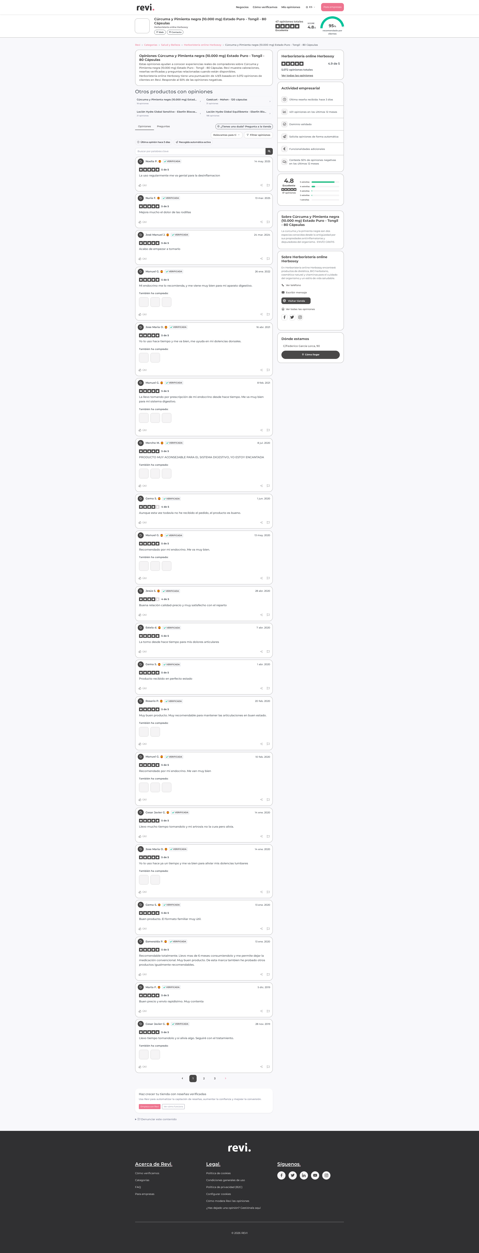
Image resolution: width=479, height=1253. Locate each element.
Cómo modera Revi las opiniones (227, 1201)
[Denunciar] (268, 185)
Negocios (242, 7)
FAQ (138, 1187)
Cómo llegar (312, 354)
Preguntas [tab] (163, 126)
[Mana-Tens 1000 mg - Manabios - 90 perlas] (144, 473)
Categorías (150, 44)
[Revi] (145, 7)
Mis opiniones (290, 7)
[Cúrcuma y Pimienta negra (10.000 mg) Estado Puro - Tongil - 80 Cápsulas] (155, 302)
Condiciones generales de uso (225, 1180)
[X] (292, 317)
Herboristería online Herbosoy (202, 44)
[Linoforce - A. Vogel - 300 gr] (144, 1054)
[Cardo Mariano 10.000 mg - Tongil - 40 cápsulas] (144, 357)
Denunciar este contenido (158, 1119)
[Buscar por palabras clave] (269, 151)
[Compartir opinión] (261, 185)
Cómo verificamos (265, 7)
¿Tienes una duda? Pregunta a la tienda (246, 126)
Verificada (173, 161)
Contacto (176, 32)
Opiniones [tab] (144, 126)
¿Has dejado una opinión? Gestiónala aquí (233, 1208)
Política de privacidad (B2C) (224, 1187)
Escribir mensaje (296, 292)
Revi (137, 44)
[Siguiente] (225, 1078)
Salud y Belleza (170, 44)
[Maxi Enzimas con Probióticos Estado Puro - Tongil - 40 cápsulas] (166, 473)
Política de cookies (218, 1173)
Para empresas (332, 6)
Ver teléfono (293, 285)
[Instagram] (300, 317)
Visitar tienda (296, 300)
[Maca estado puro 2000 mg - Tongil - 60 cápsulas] (155, 732)
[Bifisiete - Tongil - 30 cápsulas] (166, 302)
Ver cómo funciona (173, 1106)
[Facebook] (284, 317)
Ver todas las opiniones (297, 75)
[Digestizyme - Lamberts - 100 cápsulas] (144, 302)
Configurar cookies (218, 1194)
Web (161, 32)
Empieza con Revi (150, 1106)
